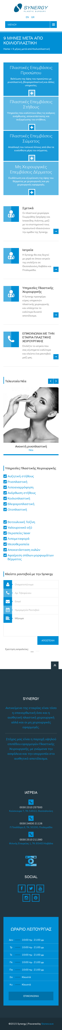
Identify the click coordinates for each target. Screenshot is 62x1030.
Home (6, 48)
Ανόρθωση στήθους (22, 493)
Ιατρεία (27, 250)
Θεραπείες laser (19, 533)
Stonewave (47, 1023)
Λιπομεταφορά (18, 539)
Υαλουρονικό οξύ (20, 527)
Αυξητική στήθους (21, 476)
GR (32, 17)
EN (27, 17)
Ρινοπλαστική (17, 482)
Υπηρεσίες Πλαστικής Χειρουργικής (37, 290)
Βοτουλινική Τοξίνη (21, 522)
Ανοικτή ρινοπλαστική (31, 446)
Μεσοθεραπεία (18, 544)
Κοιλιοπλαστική (19, 498)
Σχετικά (28, 208)
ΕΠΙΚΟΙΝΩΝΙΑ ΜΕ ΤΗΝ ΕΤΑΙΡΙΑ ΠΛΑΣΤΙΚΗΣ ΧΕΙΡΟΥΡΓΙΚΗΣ (38, 337)
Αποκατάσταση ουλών (24, 550)
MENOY (12, 24)
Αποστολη (48, 640)
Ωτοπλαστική (17, 509)
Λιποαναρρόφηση (21, 487)
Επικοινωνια (31, 996)
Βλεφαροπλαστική (21, 504)
